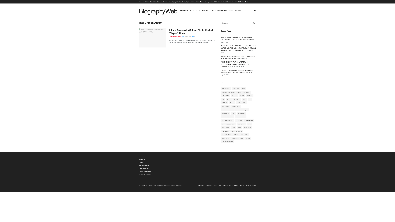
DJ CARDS (237, 99)
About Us (141, 2)
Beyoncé (234, 96)
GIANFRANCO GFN (228, 110)
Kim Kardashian (240, 117)
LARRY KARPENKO (227, 120)
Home (197, 2)
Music (249, 124)
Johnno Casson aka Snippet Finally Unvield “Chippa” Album (191, 31)
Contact (159, 2)
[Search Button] (254, 23)
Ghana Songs (236, 106)
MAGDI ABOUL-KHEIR (228, 124)
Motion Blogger (175, 36)
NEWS (212, 11)
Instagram (245, 110)
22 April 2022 (187, 36)
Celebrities (153, 2)
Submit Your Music (228, 2)
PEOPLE (196, 11)
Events (192, 2)
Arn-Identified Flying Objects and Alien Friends (236, 92)
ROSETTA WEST (227, 134)
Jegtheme (178, 185)
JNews (145, 185)
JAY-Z (233, 113)
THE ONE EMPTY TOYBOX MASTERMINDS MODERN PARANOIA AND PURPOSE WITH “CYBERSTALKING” (235, 64)
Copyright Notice (176, 2)
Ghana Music (225, 106)
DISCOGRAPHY (185, 11)
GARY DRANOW (241, 103)
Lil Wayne (239, 120)
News (201, 2)
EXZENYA (224, 103)
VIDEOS (205, 11)
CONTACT (238, 11)
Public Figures (218, 2)
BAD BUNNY (225, 96)
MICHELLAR (241, 124)
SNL (246, 134)
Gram (238, 110)
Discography (185, 2)
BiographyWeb (158, 11)
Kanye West (241, 113)
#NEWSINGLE (226, 88)
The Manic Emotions (237, 138)
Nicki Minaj (247, 127)
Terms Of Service (239, 2)
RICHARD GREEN (236, 131)
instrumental (225, 113)
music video (225, 127)
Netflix (233, 127)
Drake (244, 99)
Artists (147, 2)
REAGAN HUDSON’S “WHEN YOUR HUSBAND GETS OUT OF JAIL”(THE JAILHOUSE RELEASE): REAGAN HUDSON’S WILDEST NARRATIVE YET (238, 48)
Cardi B (242, 96)
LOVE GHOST (249, 120)
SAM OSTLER (238, 134)
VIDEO (248, 138)
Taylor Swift (225, 138)
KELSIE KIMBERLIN (227, 117)
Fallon (232, 103)
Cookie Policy (166, 2)
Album (243, 88)
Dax (223, 99)
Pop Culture (225, 131)
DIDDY (229, 99)
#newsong (236, 88)
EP (250, 99)
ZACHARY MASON (227, 141)
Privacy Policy (209, 2)
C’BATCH (249, 96)
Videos (247, 2)
